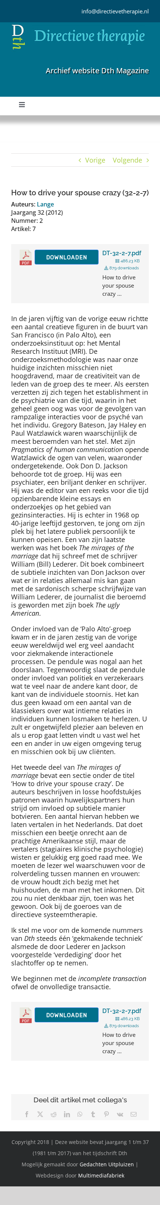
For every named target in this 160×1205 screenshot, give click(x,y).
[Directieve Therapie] (78, 25)
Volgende (127, 160)
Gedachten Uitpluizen (107, 1164)
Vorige (95, 160)
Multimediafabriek (101, 1175)
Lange (45, 204)
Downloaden (66, 257)
